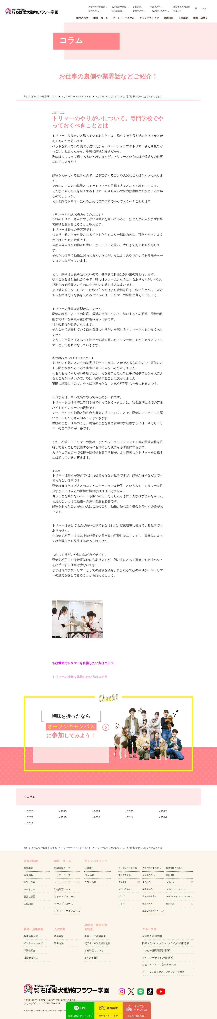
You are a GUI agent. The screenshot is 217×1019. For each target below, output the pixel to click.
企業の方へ (138, 7)
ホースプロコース (63, 903)
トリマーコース (62, 875)
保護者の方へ (118, 11)
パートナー (29, 889)
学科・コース (100, 18)
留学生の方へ (148, 875)
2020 (64, 817)
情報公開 (177, 11)
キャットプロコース (64, 896)
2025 (64, 811)
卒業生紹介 (29, 950)
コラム (122, 903)
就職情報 (169, 18)
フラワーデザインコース (67, 910)
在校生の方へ (139, 11)
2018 (97, 817)
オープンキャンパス (128, 868)
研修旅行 (89, 868)
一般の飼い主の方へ (159, 11)
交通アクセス (125, 875)
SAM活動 (89, 875)
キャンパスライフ (149, 18)
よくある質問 (91, 957)
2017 (130, 817)
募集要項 (58, 936)
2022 (164, 811)
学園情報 (28, 875)
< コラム (30, 796)
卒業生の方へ (156, 7)
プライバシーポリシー (176, 889)
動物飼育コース (62, 889)
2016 (164, 817)
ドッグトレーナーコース (67, 882)
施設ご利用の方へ (150, 911)
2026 (30, 811)
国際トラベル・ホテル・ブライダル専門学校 (165, 943)
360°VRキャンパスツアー (178, 896)
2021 (30, 817)
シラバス (170, 882)
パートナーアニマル (123, 18)
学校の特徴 (82, 18)
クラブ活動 (90, 882)
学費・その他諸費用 (95, 936)
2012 (30, 823)
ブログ (122, 896)
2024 (97, 811)
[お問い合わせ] (204, 9)
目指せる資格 (31, 957)
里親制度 (170, 903)
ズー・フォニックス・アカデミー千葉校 (163, 971)
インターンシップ (33, 943)
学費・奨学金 (200, 18)
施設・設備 (29, 882)
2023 (130, 811)
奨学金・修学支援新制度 (97, 943)
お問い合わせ (125, 889)
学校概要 (28, 868)
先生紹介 (28, 903)
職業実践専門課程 (181, 7)
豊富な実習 (29, 896)
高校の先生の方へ (120, 7)
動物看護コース (62, 868)
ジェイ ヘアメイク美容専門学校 (159, 964)
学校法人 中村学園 (152, 936)
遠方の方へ (93, 11)
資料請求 (123, 882)
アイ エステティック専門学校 (157, 957)
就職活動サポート (33, 936)
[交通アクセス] (196, 9)
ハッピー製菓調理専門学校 (156, 950)
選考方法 (58, 943)
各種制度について (93, 950)
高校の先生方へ (149, 896)
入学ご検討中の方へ (97, 7)
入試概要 (183, 18)
